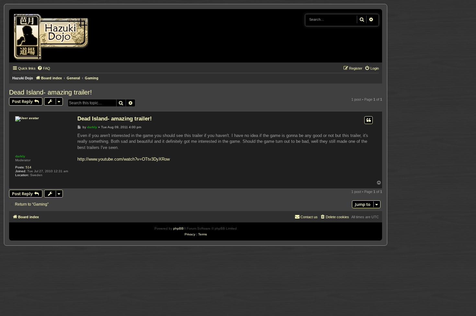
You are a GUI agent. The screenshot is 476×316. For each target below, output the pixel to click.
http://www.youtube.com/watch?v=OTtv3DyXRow (123, 159)
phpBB (178, 228)
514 (28, 167)
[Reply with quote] (368, 120)
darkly (20, 156)
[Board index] (53, 36)
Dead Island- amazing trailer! (50, 92)
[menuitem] (43, 68)
